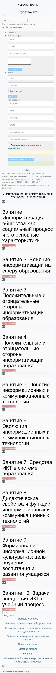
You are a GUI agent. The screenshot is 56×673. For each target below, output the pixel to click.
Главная (12, 32)
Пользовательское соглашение (14, 671)
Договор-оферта (28, 648)
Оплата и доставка (28, 644)
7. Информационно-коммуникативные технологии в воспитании (25, 184)
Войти (12, 96)
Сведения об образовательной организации (28, 623)
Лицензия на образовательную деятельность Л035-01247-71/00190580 (28, 660)
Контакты (28, 653)
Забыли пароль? (16, 90)
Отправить (15, 69)
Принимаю (24, 146)
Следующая (8, 615)
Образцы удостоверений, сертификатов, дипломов (28, 637)
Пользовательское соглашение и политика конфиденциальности (28, 629)
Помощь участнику (28, 618)
